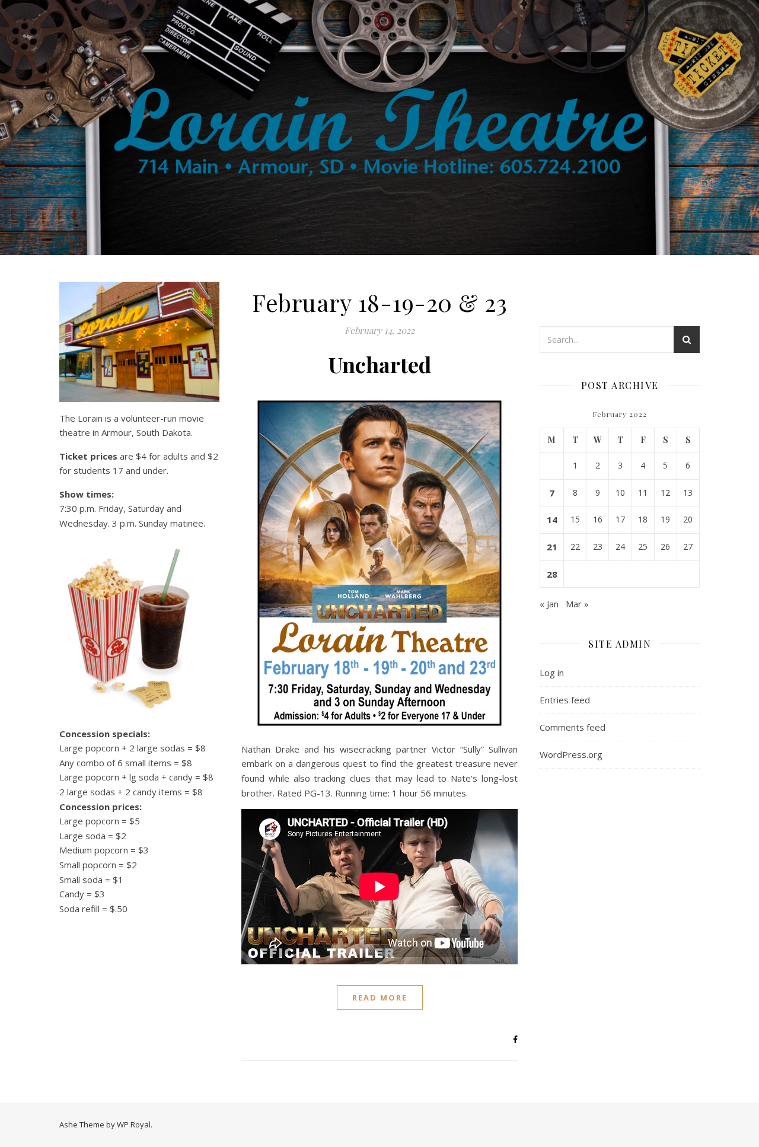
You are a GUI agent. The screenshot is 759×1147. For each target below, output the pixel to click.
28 (552, 574)
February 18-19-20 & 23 (379, 302)
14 (552, 519)
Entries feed (565, 700)
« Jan (549, 604)
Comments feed (572, 727)
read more (379, 997)
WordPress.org (571, 754)
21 (552, 547)
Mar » (577, 604)
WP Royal (134, 1124)
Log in (552, 672)
